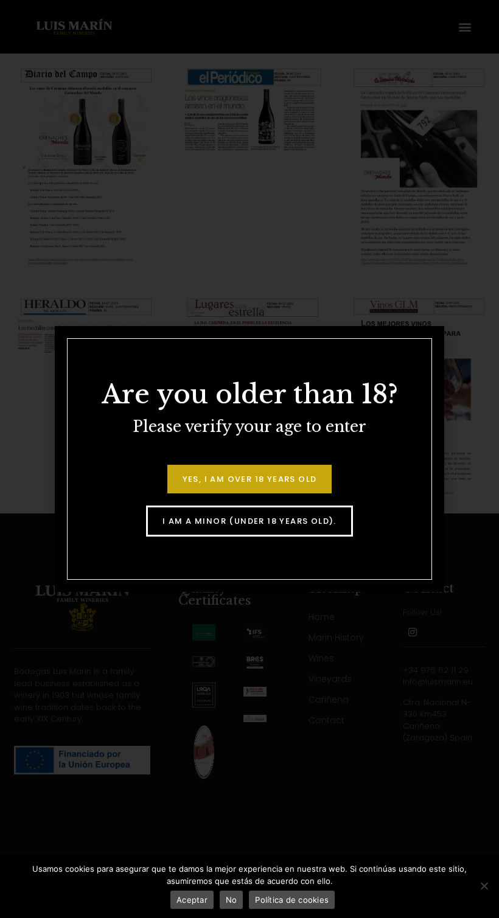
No (231, 900)
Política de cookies (292, 900)
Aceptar (192, 900)
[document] (249, 459)
